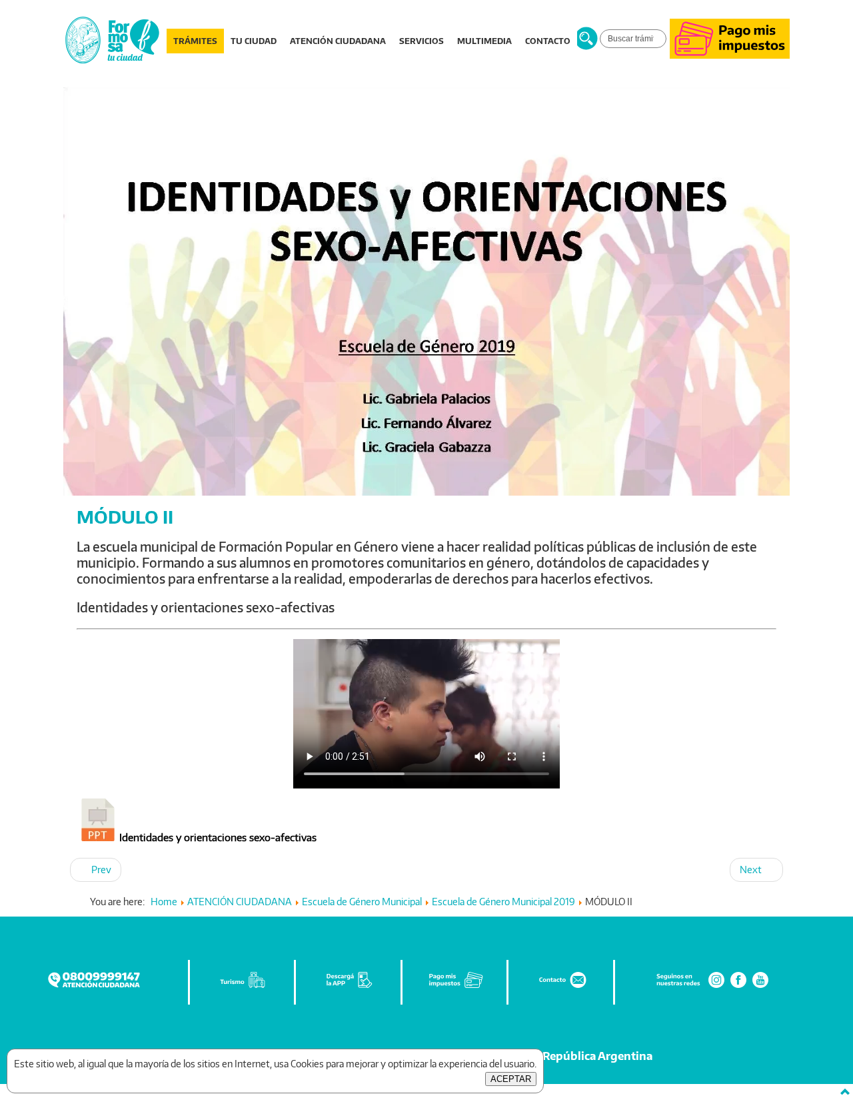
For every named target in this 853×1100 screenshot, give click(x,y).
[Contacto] (562, 986)
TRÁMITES (195, 41)
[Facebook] (738, 986)
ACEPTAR (510, 1079)
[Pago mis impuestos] (730, 55)
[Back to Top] (845, 1092)
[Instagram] (716, 986)
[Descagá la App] (349, 986)
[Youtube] (760, 986)
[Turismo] (242, 986)
